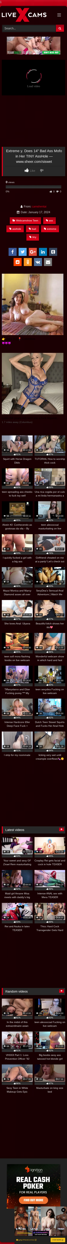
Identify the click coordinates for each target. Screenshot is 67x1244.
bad (34, 228)
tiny (34, 237)
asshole (16, 228)
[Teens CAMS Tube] (27, 15)
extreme (51, 228)
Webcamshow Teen (27, 220)
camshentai (39, 206)
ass (51, 220)
